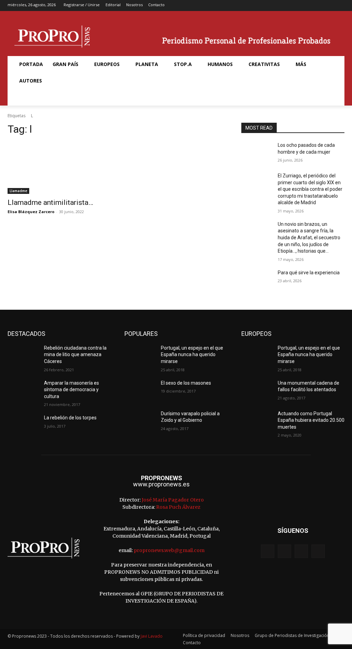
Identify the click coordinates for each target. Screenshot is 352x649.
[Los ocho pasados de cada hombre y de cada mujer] (256, 153)
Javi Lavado (152, 636)
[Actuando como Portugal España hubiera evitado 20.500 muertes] (256, 421)
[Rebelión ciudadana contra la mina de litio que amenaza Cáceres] (23, 355)
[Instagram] (318, 5)
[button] (22, 97)
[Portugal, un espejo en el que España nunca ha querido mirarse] (139, 355)
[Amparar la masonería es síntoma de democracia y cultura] (23, 391)
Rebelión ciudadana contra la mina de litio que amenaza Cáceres (75, 354)
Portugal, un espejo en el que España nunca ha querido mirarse (192, 354)
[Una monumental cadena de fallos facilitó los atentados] (256, 391)
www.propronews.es (161, 484)
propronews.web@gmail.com (169, 550)
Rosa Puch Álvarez (178, 507)
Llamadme (18, 190)
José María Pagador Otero (173, 500)
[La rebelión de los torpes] (23, 425)
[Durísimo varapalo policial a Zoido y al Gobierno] (139, 421)
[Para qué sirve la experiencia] (256, 280)
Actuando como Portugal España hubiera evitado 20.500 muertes (311, 420)
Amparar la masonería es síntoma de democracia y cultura (71, 389)
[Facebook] (307, 5)
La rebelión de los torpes (70, 417)
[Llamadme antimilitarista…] (59, 168)
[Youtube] (339, 5)
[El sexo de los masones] (139, 391)
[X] (329, 5)
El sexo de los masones (186, 383)
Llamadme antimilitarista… (50, 202)
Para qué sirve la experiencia (309, 272)
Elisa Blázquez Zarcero (31, 211)
